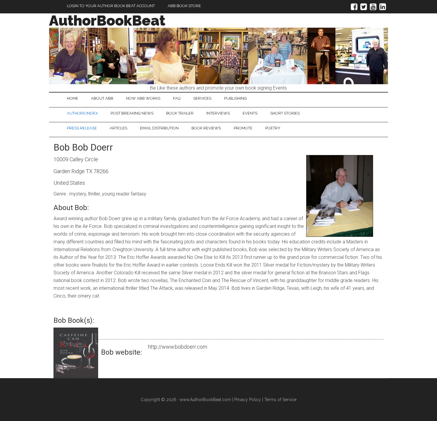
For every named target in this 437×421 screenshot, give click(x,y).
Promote (243, 128)
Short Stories (285, 113)
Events (250, 113)
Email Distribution (159, 128)
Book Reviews (206, 128)
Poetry (272, 128)
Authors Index (82, 113)
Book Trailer (180, 113)
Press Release (82, 128)
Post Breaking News (132, 113)
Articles (118, 128)
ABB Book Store (184, 6)
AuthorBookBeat (107, 20)
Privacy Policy (247, 399)
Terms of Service (280, 399)
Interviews (218, 113)
